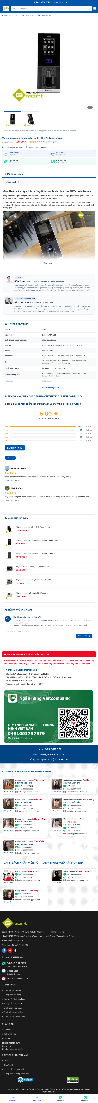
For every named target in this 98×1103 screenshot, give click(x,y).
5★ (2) (21, 458)
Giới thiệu (7, 1030)
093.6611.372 (53, 749)
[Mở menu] (94, 8)
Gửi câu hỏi (83, 636)
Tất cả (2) (10, 458)
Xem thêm (48, 263)
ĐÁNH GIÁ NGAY (14, 448)
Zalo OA (12, 971)
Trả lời (7, 480)
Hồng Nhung (20, 281)
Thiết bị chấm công (21, 15)
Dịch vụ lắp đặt (10, 1034)
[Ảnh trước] (7, 65)
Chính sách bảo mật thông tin (16, 1016)
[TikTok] (15, 950)
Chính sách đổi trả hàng (13, 1012)
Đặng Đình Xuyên (22, 302)
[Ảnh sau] (90, 65)
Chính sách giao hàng (13, 1008)
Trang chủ (6, 15)
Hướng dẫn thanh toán (13, 1003)
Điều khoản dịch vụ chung (15, 999)
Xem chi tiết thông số (47, 388)
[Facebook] (4, 950)
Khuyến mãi (8, 1065)
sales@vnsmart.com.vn (52, 754)
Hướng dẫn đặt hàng (12, 995)
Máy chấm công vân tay (41, 15)
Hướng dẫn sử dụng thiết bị (15, 1069)
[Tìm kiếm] (89, 8)
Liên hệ (7, 1038)
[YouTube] (10, 950)
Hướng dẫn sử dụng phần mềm (16, 1074)
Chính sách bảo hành (12, 990)
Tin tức (7, 1060)
